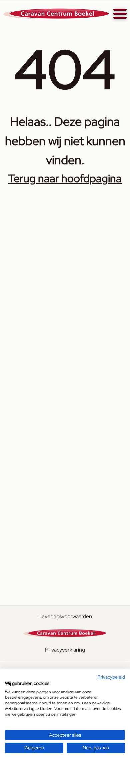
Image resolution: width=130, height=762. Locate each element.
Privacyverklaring (65, 649)
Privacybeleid (111, 677)
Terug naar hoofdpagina (65, 178)
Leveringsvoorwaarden (65, 616)
